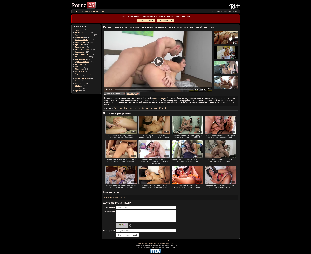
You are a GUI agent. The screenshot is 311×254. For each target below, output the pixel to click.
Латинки (78, 64)
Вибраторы (79, 47)
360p (201, 89)
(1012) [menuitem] (84, 32)
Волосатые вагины (82, 49)
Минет (77, 67)
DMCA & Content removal (161, 243)
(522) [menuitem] (82, 52)
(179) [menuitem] (80, 64)
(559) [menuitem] (84, 57)
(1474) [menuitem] (82, 37)
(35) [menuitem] (80, 81)
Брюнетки (79, 45)
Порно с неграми (82, 78)
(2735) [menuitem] (84, 42)
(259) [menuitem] (83, 83)
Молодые (79, 69)
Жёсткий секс (80, 59)
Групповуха (79, 52)
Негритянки (79, 71)
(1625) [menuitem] (82, 45)
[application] (158, 61)
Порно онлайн (165, 241)
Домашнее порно (82, 54)
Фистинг (78, 88)
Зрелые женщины (82, 62)
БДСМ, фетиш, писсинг (84, 35)
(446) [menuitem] (82, 47)
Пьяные (78, 81)
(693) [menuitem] (84, 62)
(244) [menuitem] (84, 78)
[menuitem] (78, 11)
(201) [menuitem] (85, 49)
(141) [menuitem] (82, 71)
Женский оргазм (81, 57)
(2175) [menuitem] (84, 40)
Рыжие (78, 86)
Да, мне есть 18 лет (146, 20)
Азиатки (78, 30)
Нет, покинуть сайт (165, 20)
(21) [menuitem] (85, 75)
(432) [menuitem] (80, 67)
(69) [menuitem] (80, 88)
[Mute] (205, 89)
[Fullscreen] (209, 89)
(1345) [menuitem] (81, 69)
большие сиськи (159, 98)
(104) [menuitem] (80, 30)
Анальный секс (81, 32)
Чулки (77, 91)
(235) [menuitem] (86, 35)
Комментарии (132, 94)
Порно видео (78, 11)
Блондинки (79, 37)
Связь (172, 243)
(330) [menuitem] (84, 54)
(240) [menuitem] (80, 86)
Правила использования (145, 243)
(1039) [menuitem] (80, 91)
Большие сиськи (81, 40)
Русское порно (81, 83)
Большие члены (81, 42)
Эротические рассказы (94, 11)
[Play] (158, 61)
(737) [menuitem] (83, 59)
